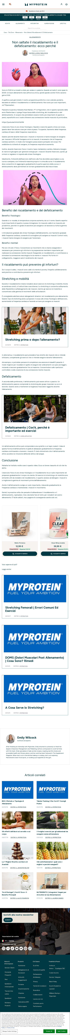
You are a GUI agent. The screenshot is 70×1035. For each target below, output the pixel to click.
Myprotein (24, 345)
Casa (5, 32)
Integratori (35, 23)
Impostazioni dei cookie (10, 936)
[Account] (61, 4)
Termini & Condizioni (39, 986)
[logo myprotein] (36, 4)
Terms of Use (10, 1027)
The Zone (11, 32)
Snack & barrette (23, 989)
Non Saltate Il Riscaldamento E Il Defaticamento (38, 32)
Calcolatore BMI (23, 1002)
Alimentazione (49, 23)
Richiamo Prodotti (8, 1004)
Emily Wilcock (26, 737)
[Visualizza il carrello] (66, 4)
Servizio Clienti (9, 967)
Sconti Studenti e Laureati (55, 987)
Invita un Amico (57, 967)
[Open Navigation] (3, 4)
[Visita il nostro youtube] (17, 948)
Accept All (49, 1031)
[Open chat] (30, 948)
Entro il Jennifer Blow (19, 868)
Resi (6, 979)
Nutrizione (21, 965)
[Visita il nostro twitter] (21, 948)
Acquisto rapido (21, 553)
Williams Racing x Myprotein (54, 994)
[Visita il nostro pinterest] (25, 948)
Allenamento (20, 23)
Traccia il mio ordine (9, 992)
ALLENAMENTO (35, 37)
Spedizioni (8, 998)
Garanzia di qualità (39, 970)
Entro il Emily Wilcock (38, 53)
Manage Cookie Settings (9, 1031)
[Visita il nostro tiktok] (12, 948)
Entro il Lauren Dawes (54, 898)
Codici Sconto (54, 973)
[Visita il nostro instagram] (3, 948)
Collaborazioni (37, 994)
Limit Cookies (62, 1031)
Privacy (35, 981)
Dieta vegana (22, 1006)
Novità (7, 23)
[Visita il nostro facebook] (8, 948)
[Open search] (10, 4)
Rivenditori (36, 990)
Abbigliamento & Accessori (23, 971)
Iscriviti (8, 920)
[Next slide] (66, 531)
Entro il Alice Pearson (19, 898)
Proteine (21, 984)
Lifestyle (63, 23)
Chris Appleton (26, 436)
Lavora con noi (38, 999)
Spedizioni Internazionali (9, 985)
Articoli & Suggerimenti (22, 978)
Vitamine (21, 993)
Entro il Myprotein (18, 807)
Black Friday (53, 981)
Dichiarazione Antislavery (37, 975)
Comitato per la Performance (38, 1005)
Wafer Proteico (19, 543)
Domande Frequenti (8, 973)
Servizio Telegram (55, 977)
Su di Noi (36, 965)
